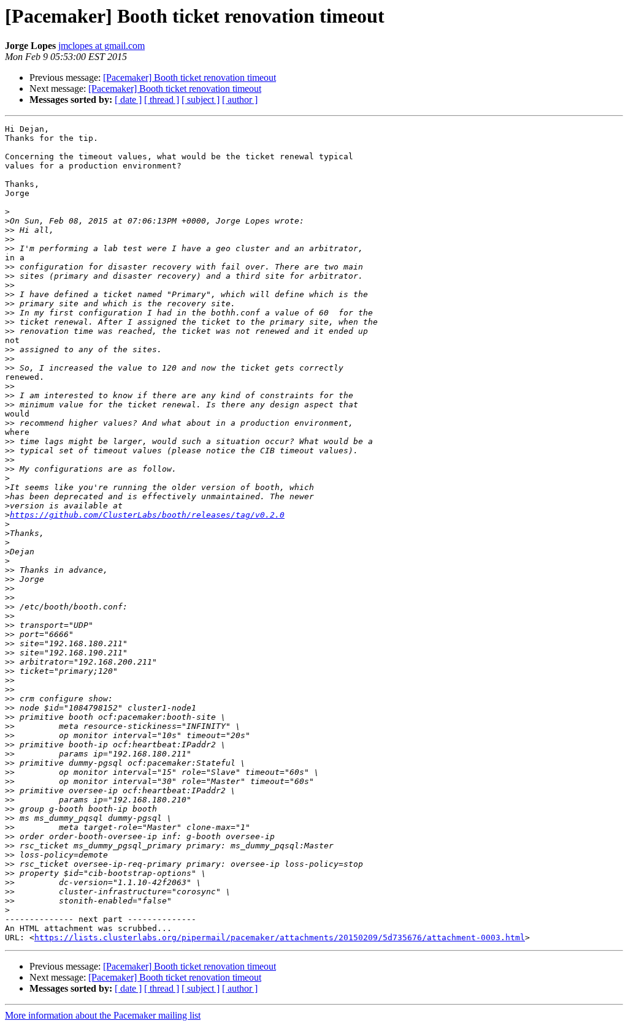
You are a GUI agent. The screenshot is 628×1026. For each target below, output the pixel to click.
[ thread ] (161, 99)
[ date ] (128, 99)
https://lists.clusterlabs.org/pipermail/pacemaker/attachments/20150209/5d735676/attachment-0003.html (279, 937)
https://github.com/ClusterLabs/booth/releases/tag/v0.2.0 (147, 514)
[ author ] (240, 99)
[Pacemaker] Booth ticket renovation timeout (189, 77)
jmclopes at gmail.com (101, 45)
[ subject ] (201, 99)
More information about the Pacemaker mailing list (103, 1015)
